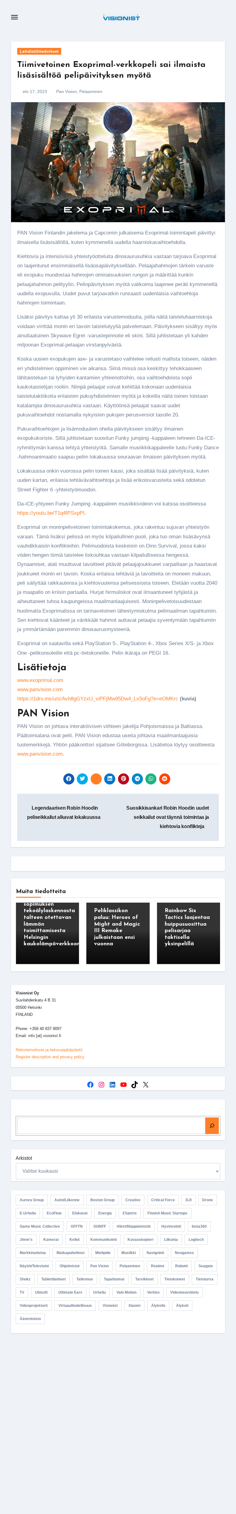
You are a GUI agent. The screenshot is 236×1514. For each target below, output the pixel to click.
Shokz (25, 1279)
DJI (188, 1200)
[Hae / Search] (212, 1125)
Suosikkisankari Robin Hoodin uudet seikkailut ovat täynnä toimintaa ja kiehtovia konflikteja (167, 817)
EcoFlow (54, 1213)
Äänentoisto (30, 1319)
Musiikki (128, 1253)
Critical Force (163, 1200)
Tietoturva (205, 1279)
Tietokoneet (174, 1279)
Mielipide (103, 1253)
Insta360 (199, 1226)
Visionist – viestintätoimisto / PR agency (120, 1390)
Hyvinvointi (171, 1226)
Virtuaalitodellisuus (75, 1305)
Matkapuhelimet (71, 1253)
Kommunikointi (103, 1239)
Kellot (74, 1239)
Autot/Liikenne (67, 1200)
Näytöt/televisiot (34, 1266)
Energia (105, 1213)
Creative (132, 1200)
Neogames (184, 1253)
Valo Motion (126, 1292)
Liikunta (171, 1239)
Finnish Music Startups (167, 1213)
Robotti (181, 1266)
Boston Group (102, 1200)
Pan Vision (66, 91)
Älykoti (182, 1305)
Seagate (206, 1266)
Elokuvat (80, 1213)
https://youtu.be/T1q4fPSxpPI (51, 513)
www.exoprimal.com (40, 680)
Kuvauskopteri (140, 1239)
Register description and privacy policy (50, 1057)
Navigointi (155, 1253)
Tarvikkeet (144, 1279)
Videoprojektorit (34, 1305)
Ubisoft (41, 1292)
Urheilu (99, 1292)
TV (22, 1292)
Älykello (158, 1305)
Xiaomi (134, 1305)
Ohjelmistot (70, 1266)
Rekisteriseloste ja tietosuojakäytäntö (49, 1049)
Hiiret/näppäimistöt (134, 1226)
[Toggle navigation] (14, 17)
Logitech (196, 1239)
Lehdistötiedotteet (39, 51)
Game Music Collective (40, 1226)
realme (157, 1266)
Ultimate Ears (70, 1292)
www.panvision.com (40, 689)
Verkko (153, 1292)
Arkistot (24, 1158)
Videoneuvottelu (184, 1292)
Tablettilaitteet (53, 1279)
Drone (207, 1200)
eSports (130, 1213)
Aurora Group (32, 1200)
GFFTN (77, 1226)
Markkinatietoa (33, 1253)
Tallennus (85, 1279)
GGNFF (99, 1226)
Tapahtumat (114, 1279)
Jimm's (26, 1239)
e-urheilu (28, 1213)
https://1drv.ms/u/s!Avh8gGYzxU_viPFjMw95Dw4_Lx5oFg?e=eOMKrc (97, 699)
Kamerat (51, 1239)
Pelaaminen (90, 91)
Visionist (110, 1305)
